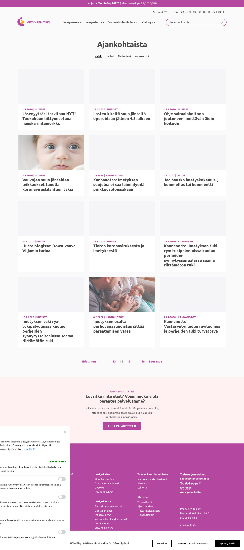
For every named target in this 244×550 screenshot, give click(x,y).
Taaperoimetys (103, 514)
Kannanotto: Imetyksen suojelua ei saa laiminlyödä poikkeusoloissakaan (118, 185)
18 (143, 361)
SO (199, 12)
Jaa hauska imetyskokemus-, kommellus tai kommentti (191, 182)
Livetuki (99, 487)
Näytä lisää (29, 449)
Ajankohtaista (145, 506)
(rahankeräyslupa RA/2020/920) (122, 3)
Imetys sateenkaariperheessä (111, 519)
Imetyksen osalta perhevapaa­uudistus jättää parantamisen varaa (118, 326)
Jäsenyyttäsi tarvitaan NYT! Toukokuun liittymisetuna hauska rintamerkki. (49, 119)
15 (128, 361)
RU (209, 12)
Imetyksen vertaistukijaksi (152, 479)
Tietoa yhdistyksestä (149, 510)
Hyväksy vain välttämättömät (193, 543)
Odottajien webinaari (107, 483)
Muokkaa (162, 543)
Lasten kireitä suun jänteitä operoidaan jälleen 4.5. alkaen (121, 116)
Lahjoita (142, 487)
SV (176, 12)
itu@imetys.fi (188, 524)
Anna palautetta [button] (121, 426)
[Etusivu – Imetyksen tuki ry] (33, 22)
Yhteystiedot (144, 502)
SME (182, 12)
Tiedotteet (124, 56)
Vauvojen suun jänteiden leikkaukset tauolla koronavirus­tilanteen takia (47, 185)
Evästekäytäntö (121, 543)
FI (172, 12)
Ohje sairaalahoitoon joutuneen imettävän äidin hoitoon (189, 119)
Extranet (158, 12)
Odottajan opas (103, 510)
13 (114, 361)
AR (194, 12)
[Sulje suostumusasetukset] (65, 432)
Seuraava (155, 361)
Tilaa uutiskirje (145, 514)
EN (189, 12)
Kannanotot (142, 56)
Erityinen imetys (104, 527)
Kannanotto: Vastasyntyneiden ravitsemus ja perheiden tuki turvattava (192, 326)
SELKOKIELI (220, 12)
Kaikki (98, 56)
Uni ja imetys (102, 523)
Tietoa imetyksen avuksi (108, 506)
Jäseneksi (143, 483)
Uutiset (110, 56)
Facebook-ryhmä (104, 491)
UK (204, 12)
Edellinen (89, 361)
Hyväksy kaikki (227, 543)
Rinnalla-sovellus (104, 479)
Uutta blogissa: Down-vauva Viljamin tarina (49, 248)
